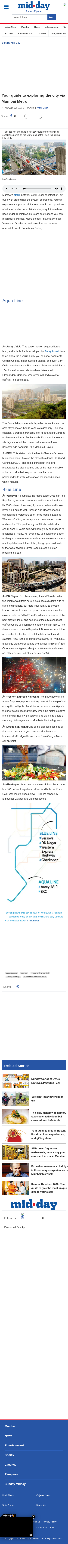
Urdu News (7, 1505)
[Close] (33, 1517)
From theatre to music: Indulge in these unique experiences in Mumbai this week (49, 1170)
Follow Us (35, 116)
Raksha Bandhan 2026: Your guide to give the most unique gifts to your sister (49, 1188)
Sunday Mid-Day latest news (35, 977)
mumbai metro (11, 973)
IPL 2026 (9, 33)
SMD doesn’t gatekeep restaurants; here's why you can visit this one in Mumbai (48, 1152)
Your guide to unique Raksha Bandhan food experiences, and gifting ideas (48, 1134)
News (37, 27)
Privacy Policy (49, 1521)
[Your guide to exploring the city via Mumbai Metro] (16, 1527)
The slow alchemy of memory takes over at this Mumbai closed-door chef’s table (48, 1116)
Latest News (10, 27)
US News (42, 33)
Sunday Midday (15, 1484)
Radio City (41, 1505)
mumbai (24, 973)
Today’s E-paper (34, 11)
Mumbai (25, 27)
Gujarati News (43, 1495)
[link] (8, 1515)
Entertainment (51, 27)
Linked (20, 116)
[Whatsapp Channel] (24, 123)
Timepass (11, 1474)
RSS (52, 1527)
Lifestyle (10, 1464)
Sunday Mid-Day (11, 42)
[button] (9, 6)
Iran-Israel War (25, 33)
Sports (9, 1455)
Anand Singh (42, 107)
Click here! (33, 920)
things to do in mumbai (40, 973)
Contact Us (41, 1527)
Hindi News (8, 1495)
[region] (34, 69)
